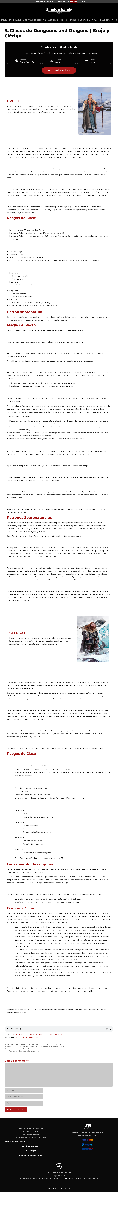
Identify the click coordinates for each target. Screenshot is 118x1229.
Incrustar (58, 1034)
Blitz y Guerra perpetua (34, 20)
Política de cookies (31, 1146)
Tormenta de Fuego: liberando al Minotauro (23, 1049)
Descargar (48, 1034)
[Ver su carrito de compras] (112, 20)
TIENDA (81, 20)
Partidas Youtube (62, 1)
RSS (41, 1037)
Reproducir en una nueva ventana (28, 1034)
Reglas (61, 1046)
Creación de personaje (27, 1046)
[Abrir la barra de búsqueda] (116, 20)
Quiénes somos (39, 1)
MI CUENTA (104, 20)
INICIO (4, 20)
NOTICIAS (92, 20)
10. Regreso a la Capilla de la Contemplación (23, 1051)
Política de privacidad (15, 1142)
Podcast (73, 1)
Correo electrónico (30, 1037)
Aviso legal (31, 1151)
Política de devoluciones (30, 1155)
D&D (38, 1046)
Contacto (81, 1)
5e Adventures (12, 1044)
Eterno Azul (15, 20)
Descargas (50, 1)
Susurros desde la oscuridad (62, 20)
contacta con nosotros (72, 1178)
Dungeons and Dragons (46, 1044)
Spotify (18, 1037)
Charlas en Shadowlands (27, 1044)
